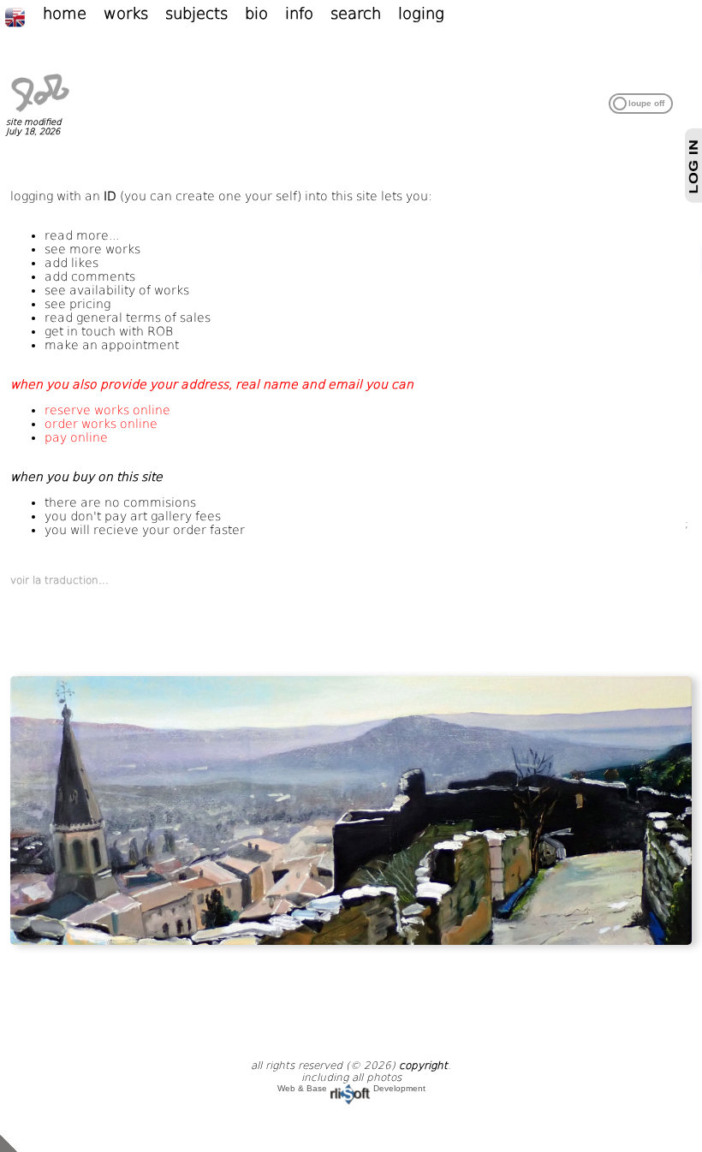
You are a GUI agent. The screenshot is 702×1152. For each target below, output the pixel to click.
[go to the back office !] (8, 1143)
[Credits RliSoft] (350, 1088)
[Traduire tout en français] (23, 16)
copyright (423, 1066)
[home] (40, 112)
